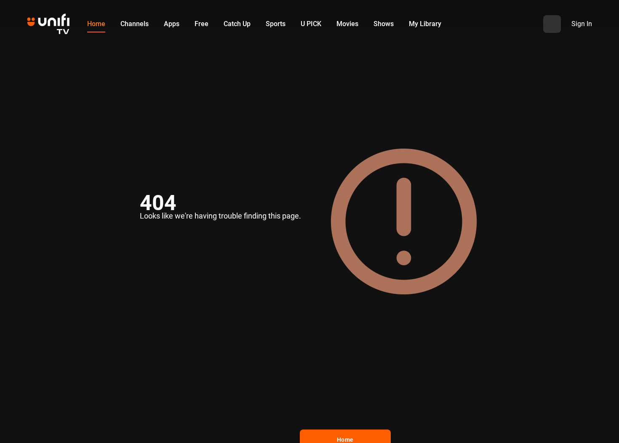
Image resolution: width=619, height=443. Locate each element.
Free (201, 24)
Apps (171, 24)
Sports (275, 24)
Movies (347, 24)
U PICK (311, 24)
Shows (384, 24)
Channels (134, 24)
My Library (425, 24)
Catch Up (237, 24)
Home (96, 24)
